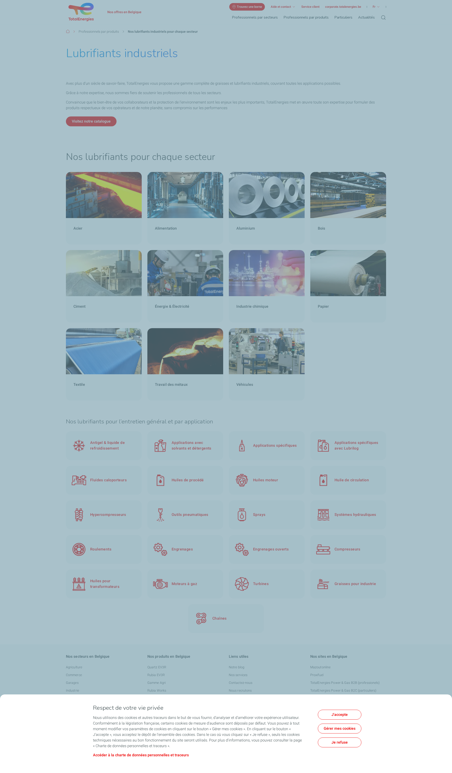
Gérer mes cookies (339, 728)
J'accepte (339, 714)
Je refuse (339, 742)
